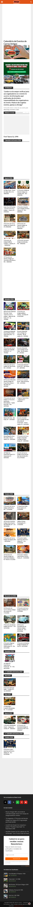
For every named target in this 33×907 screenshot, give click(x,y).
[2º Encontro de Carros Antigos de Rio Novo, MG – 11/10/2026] (10, 500)
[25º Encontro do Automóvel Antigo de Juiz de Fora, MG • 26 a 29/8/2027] (23, 719)
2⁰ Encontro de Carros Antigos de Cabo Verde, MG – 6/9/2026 (9, 366)
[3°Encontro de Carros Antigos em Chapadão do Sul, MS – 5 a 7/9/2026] (10, 342)
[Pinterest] (21, 802)
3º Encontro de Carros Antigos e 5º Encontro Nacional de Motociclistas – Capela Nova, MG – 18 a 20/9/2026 (9, 402)
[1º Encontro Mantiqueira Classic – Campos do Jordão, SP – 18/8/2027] (10, 720)
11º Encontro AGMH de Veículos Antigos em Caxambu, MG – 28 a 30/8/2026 (23, 193)
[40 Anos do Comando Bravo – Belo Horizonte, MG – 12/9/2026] (23, 374)
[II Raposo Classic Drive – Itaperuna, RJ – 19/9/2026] (23, 392)
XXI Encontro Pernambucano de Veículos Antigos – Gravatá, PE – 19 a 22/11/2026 (21, 628)
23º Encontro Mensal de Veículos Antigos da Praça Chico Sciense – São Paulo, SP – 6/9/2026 (9, 383)
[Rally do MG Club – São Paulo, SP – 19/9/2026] (10, 412)
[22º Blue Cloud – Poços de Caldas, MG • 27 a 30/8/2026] (10, 184)
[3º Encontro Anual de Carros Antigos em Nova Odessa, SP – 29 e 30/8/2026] (23, 201)
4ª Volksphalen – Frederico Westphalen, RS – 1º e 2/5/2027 (9, 708)
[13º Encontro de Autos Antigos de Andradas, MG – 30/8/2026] (23, 234)
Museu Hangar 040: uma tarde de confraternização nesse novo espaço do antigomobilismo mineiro (17, 813)
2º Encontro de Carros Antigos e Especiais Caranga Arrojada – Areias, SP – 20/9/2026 (22, 439)
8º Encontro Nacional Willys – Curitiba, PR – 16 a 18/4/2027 (9, 689)
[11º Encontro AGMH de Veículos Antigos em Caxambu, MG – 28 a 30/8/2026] (23, 184)
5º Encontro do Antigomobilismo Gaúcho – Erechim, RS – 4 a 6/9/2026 (23, 314)
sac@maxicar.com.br (18, 906)
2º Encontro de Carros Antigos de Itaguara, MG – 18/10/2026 (10, 539)
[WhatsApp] (17, 802)
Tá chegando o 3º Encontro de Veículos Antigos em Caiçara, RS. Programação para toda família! (17, 820)
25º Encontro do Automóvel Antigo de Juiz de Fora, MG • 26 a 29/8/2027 (22, 728)
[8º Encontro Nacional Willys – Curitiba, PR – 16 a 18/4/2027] (10, 682)
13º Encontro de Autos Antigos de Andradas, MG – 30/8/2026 (23, 242)
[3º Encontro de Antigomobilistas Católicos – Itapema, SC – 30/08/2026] (10, 234)
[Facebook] (9, 802)
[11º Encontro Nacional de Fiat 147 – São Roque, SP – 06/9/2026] (23, 359)
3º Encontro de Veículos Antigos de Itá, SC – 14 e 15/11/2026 (10, 626)
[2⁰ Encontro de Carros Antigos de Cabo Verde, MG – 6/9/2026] (10, 359)
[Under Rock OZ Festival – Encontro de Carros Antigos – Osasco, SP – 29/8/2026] (10, 201)
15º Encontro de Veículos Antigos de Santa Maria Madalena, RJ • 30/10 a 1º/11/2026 (9, 557)
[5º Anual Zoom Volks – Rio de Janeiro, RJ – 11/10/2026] (23, 500)
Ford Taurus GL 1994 (11, 137)
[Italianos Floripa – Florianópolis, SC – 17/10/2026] (23, 515)
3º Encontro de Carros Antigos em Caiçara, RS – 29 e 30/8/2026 (10, 225)
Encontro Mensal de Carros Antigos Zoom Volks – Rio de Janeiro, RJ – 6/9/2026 (22, 350)
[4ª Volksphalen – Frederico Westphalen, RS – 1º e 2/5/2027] (10, 701)
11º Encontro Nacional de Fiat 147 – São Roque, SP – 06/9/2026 (23, 366)
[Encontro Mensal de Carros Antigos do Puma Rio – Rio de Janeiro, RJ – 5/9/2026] (23, 325)
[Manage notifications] (29, 903)
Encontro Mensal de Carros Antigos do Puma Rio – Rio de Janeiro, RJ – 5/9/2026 (22, 334)
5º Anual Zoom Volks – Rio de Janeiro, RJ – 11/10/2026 (22, 508)
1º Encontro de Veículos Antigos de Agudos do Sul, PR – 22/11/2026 (23, 644)
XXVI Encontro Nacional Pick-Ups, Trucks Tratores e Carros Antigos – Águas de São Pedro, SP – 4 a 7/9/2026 (10, 315)
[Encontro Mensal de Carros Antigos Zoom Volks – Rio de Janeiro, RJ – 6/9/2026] (23, 342)
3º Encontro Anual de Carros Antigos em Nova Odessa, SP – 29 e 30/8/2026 (23, 209)
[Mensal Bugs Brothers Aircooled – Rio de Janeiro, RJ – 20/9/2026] (10, 430)
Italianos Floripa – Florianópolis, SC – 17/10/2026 (21, 523)
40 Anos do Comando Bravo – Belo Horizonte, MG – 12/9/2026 (23, 381)
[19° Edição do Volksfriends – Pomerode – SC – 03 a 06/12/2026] (10, 658)
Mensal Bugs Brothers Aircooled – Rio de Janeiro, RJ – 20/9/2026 (9, 438)
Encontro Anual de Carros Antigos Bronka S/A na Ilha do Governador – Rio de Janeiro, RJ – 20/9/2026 (23, 421)
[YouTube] (25, 802)
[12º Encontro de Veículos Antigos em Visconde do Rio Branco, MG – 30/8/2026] (10, 251)
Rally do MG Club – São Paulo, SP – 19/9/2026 (9, 418)
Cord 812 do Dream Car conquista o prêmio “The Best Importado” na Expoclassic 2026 (16, 826)
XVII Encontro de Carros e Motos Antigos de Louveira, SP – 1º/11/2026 (10, 610)
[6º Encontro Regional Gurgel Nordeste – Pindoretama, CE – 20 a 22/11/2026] (10, 637)
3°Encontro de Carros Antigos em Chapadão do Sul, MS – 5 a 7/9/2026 (9, 350)
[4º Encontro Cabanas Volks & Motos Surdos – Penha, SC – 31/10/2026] (23, 549)
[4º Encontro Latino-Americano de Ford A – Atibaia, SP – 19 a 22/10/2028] (23, 532)
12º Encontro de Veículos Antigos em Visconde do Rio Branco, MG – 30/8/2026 (10, 259)
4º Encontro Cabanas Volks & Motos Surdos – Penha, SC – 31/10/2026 (23, 556)
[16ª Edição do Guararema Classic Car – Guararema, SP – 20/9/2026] (10, 447)
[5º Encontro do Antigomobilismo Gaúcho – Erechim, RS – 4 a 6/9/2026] (23, 306)
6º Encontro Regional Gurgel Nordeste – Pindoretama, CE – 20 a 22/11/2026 (9, 645)
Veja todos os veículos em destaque (15, 112)
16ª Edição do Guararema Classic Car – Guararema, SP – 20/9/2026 (10, 455)
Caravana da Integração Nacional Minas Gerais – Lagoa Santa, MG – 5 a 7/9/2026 (9, 334)
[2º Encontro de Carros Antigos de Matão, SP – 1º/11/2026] (23, 602)
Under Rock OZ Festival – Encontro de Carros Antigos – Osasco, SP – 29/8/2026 (9, 209)
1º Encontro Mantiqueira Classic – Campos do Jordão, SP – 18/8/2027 (10, 727)
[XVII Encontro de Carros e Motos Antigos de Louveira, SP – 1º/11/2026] (10, 602)
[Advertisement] (16, 21)
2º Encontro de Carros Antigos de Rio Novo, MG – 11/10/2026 (9, 508)
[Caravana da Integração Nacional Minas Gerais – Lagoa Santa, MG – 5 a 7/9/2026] (10, 325)
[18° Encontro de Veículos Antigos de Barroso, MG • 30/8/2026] (23, 218)
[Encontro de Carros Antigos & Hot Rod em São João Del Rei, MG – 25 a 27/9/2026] (23, 447)
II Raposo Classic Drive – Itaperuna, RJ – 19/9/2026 (23, 399)
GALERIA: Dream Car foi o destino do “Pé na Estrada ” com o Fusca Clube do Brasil (17, 832)
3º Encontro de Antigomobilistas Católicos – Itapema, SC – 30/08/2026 (9, 243)
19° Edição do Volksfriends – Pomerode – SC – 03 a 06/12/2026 (9, 666)
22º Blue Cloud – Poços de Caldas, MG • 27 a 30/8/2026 (9, 192)
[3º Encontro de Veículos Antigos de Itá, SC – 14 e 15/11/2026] (10, 619)
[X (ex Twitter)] (13, 802)
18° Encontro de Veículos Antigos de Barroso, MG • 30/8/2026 (22, 226)
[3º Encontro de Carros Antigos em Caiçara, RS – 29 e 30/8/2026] (10, 218)
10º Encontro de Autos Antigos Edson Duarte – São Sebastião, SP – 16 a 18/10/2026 (10, 524)
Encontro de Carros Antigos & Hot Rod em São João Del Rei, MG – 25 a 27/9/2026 (22, 455)
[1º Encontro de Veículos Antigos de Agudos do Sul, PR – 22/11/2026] (23, 637)
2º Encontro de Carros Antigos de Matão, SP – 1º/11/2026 (23, 609)
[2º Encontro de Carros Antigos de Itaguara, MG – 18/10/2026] (10, 532)
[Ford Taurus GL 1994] (16, 125)
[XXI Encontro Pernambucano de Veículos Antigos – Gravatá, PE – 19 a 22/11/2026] (23, 619)
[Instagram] (5, 802)
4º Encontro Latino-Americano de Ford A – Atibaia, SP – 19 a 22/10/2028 (22, 540)
